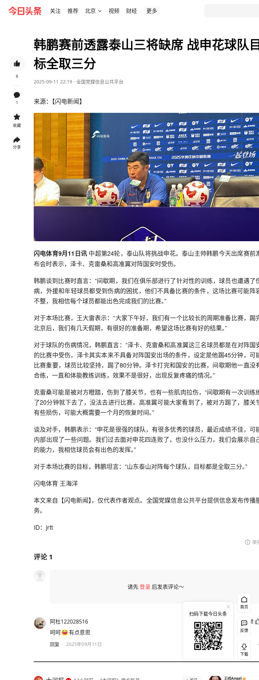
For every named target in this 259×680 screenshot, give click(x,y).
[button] (55, 11)
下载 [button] (242, 648)
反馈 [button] (244, 630)
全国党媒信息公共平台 (99, 81)
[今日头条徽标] (25, 11)
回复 (54, 644)
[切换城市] (100, 11)
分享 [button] (17, 147)
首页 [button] (244, 607)
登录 (145, 586)
